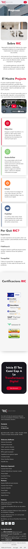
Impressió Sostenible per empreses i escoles (11, 471)
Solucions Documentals (6, 442)
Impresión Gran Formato (6, 485)
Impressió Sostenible (13, 534)
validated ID (3, 540)
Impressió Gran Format (6, 468)
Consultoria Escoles (5, 457)
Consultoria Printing (5, 476)
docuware (7, 531)
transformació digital (23, 538)
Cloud (2, 532)
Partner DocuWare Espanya (7, 459)
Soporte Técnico (4, 495)
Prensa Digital (4, 490)
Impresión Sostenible (6, 488)
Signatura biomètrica (11, 536)
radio (24, 534)
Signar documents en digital (7, 449)
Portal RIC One (4, 461)
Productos (21, 534)
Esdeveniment (15, 532)
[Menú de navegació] (25, 2)
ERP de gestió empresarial (7, 452)
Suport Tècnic (4, 478)
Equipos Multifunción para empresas (9, 483)
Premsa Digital (4, 473)
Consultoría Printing (5, 493)
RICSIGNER (4, 536)
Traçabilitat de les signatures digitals (9, 454)
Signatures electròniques (12, 538)
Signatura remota (18, 536)
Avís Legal (15, 547)
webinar (8, 539)
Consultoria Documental (6, 444)
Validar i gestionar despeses (7, 447)
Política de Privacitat (6, 547)
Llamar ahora (4, 426)
